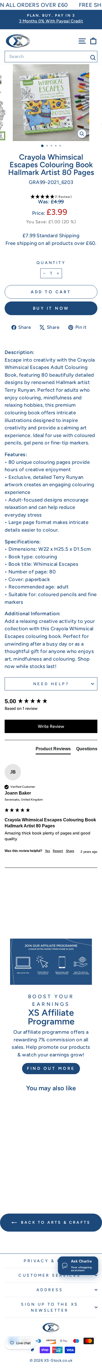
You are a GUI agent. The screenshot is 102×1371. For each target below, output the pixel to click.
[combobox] (51, 56)
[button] (51, 197)
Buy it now (51, 308)
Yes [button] (47, 851)
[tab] (53, 750)
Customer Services (49, 1275)
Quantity (51, 262)
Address (49, 1289)
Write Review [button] (51, 726)
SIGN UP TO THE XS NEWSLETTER (49, 1307)
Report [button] (58, 851)
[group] (51, 701)
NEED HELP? (51, 683)
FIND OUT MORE (51, 1068)
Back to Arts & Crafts (55, 1222)
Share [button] (70, 851)
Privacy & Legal (49, 1260)
